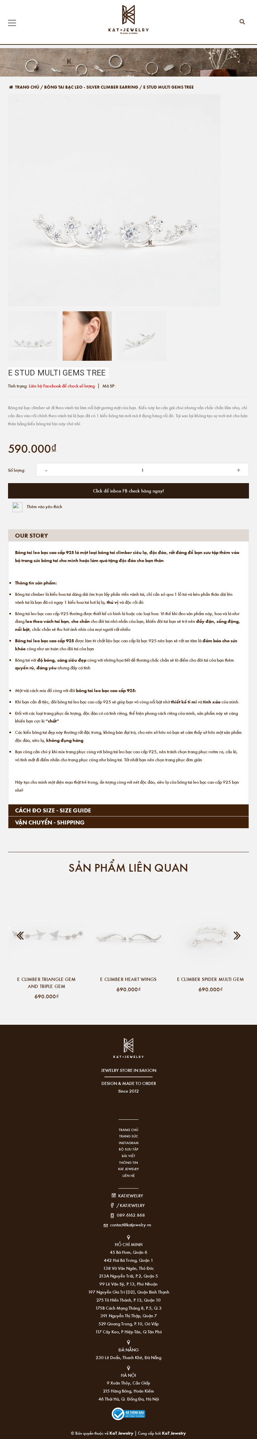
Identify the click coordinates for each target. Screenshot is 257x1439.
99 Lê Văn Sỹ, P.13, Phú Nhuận (128, 1283)
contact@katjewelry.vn (130, 1224)
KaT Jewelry (174, 1433)
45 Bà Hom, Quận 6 (128, 1251)
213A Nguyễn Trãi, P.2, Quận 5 (128, 1275)
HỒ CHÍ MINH (129, 1244)
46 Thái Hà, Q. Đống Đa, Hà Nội (128, 1398)
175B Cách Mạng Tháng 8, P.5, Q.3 (128, 1307)
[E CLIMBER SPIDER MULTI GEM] (210, 933)
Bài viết (128, 1155)
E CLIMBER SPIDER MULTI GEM (210, 979)
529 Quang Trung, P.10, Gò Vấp (128, 1323)
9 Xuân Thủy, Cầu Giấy (128, 1382)
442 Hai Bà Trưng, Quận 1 (128, 1259)
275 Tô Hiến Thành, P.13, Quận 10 (128, 1299)
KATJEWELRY (130, 1195)
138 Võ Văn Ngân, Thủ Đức (128, 1267)
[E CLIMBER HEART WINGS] (128, 933)
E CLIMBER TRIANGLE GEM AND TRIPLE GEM (46, 982)
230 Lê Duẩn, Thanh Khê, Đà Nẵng (128, 1357)
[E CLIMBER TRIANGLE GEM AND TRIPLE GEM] (46, 933)
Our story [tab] (31, 535)
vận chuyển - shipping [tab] (50, 822)
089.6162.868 (131, 1214)
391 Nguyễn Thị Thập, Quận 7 (128, 1315)
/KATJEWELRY (130, 1205)
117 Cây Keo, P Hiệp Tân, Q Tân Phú (128, 1331)
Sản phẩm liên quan (128, 867)
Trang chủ (128, 1129)
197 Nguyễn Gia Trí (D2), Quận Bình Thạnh (128, 1291)
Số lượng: (16, 469)
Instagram (129, 1142)
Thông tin (128, 1162)
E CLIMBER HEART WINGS (128, 979)
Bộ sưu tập (128, 1149)
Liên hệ (128, 1175)
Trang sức (128, 1136)
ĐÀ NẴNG (128, 1349)
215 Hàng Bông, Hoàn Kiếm (128, 1390)
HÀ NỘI (128, 1374)
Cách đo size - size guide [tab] (53, 810)
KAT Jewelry (128, 1169)
